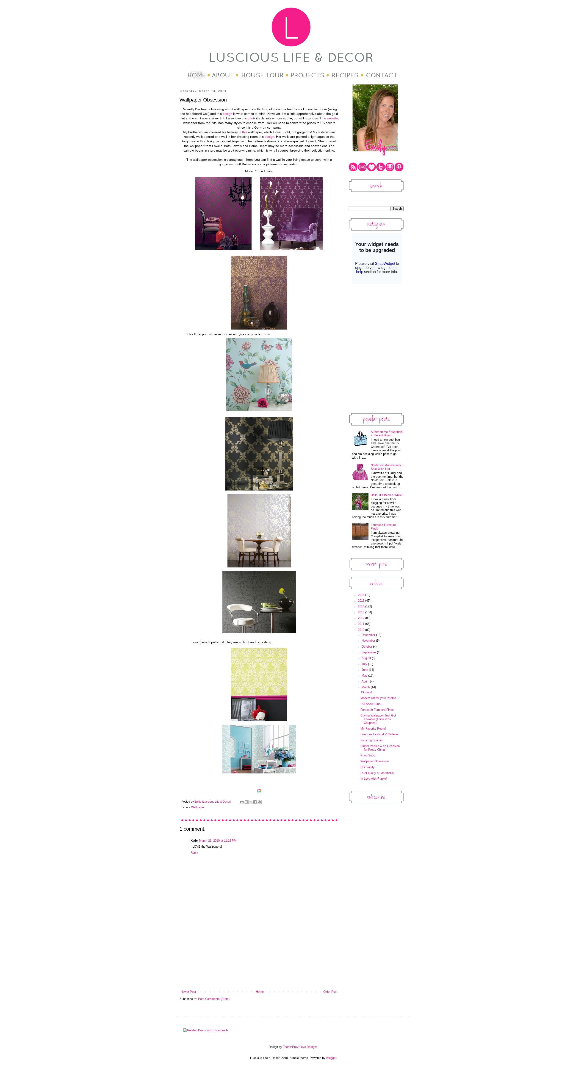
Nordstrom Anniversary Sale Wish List (386, 467)
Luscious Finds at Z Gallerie (379, 734)
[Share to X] (250, 802)
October (367, 646)
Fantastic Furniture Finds (377, 709)
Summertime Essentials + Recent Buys (387, 433)
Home (260, 991)
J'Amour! (366, 692)
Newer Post (188, 991)
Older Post (330, 991)
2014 (361, 606)
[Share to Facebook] (255, 802)
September (369, 652)
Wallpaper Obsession (374, 761)
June (365, 669)
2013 (361, 612)
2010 (361, 630)
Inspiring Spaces (371, 740)
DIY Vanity (367, 767)
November (369, 640)
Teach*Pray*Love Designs (300, 1047)
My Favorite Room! (373, 728)
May (365, 675)
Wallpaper (197, 807)
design (227, 114)
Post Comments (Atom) (214, 999)
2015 (361, 600)
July (365, 664)
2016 (361, 595)
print (251, 118)
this (244, 132)
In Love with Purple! (373, 778)
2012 (361, 618)
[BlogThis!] (246, 802)
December (369, 635)
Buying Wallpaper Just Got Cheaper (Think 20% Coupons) (378, 719)
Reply (194, 852)
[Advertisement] (259, 955)
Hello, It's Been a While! (387, 495)
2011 (361, 624)
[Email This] (242, 802)
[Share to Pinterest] (259, 802)
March (366, 687)
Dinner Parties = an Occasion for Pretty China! (380, 747)
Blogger (331, 1058)
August (367, 658)
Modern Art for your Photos (378, 698)
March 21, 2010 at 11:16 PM (217, 840)
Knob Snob (367, 755)
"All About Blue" (371, 704)
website (332, 118)
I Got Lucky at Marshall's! (377, 773)
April (365, 681)
